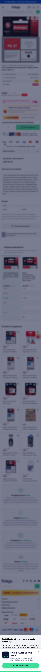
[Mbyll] (38, 651)
